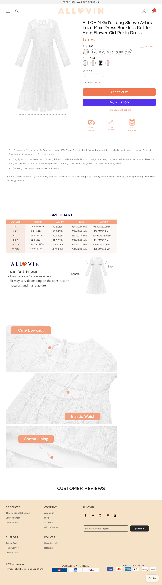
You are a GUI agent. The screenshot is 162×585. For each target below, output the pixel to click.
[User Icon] (144, 11)
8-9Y (110, 51)
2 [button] (23, 114)
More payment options (119, 109)
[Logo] (81, 11)
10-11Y (119, 51)
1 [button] (20, 114)
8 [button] (41, 114)
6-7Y (102, 51)
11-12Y (128, 51)
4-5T (94, 51)
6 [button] (35, 114)
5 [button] (32, 114)
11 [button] (50, 114)
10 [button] (47, 114)
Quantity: (87, 70)
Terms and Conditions (32, 568)
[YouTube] (115, 515)
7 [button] (38, 114)
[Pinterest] (108, 515)
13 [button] (56, 114)
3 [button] (26, 114)
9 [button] (44, 114)
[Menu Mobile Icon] (8, 11)
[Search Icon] (17, 11)
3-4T (85, 51)
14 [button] (59, 114)
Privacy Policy (13, 568)
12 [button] (53, 114)
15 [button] (62, 114)
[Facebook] (85, 515)
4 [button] (29, 114)
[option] (42, 65)
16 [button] (65, 114)
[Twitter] (93, 515)
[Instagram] (100, 515)
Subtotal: (87, 82)
